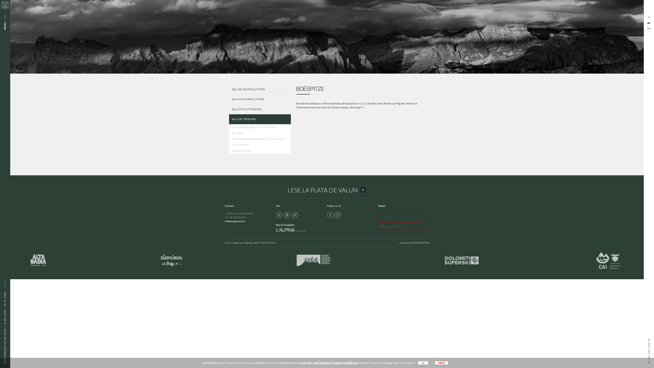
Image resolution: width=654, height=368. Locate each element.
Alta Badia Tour (241, 150)
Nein (441, 363)
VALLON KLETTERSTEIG (247, 109)
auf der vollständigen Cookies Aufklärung (329, 362)
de (648, 23)
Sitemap (248, 242)
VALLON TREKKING (244, 119)
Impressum (238, 242)
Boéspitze (238, 132)
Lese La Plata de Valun (323, 190)
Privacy (228, 242)
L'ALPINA (285, 230)
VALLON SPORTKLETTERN (248, 89)
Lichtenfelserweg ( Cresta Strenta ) (254, 127)
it (649, 18)
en (648, 29)
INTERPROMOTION (419, 242)
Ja (423, 363)
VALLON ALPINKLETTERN (248, 99)
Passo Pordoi (240, 144)
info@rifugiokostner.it (235, 221)
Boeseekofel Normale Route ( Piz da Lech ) (259, 138)
